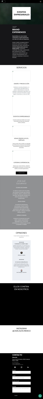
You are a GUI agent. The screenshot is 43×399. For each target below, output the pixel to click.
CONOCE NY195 (21, 172)
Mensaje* (14, 386)
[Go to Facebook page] (15, 367)
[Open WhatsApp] (40, 396)
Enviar (16, 395)
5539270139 (17, 363)
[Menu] (40, 1)
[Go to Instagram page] (22, 367)
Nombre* (14, 370)
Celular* (14, 375)
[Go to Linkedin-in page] (28, 367)
